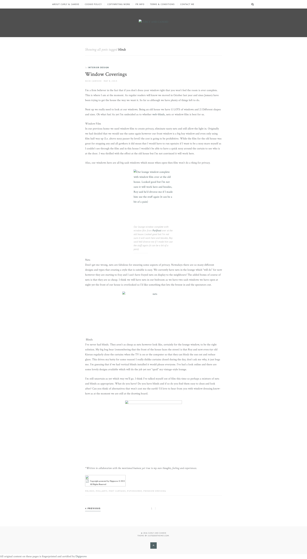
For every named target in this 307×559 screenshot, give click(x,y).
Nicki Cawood (93, 81)
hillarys (102, 491)
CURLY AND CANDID (157, 533)
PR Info (140, 4)
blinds (91, 491)
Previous (94, 508)
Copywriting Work (118, 4)
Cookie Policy (93, 4)
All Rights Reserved (98, 484)
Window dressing (155, 491)
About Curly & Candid (65, 4)
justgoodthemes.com (158, 535)
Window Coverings (106, 74)
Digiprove (81, 556)
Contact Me (187, 4)
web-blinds (158, 114)
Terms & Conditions (162, 4)
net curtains (118, 491)
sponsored (135, 491)
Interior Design (98, 67)
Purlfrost (156, 230)
